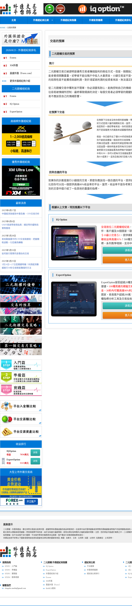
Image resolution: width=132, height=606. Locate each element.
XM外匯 (14, 65)
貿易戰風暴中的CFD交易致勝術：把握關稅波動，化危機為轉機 (20, 241)
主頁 (13, 20)
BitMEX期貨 (51, 588)
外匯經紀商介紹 (52, 574)
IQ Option (14, 104)
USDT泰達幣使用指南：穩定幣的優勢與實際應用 (20, 226)
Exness (13, 57)
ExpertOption (16, 111)
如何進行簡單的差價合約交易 (15, 253)
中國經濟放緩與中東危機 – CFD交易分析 (20, 213)
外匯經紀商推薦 (68, 20)
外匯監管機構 (96, 20)
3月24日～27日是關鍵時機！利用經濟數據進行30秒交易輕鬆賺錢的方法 (20, 266)
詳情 (35, 452)
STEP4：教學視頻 (12, 577)
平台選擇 (90, 566)
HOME (2, 28)
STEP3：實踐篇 (11, 574)
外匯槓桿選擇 (92, 570)
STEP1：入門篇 (11, 566)
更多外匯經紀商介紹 (20, 81)
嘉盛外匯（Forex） (53, 585)
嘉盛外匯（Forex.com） (21, 73)
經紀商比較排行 (93, 574)
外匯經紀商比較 (41, 20)
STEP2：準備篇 (11, 570)
